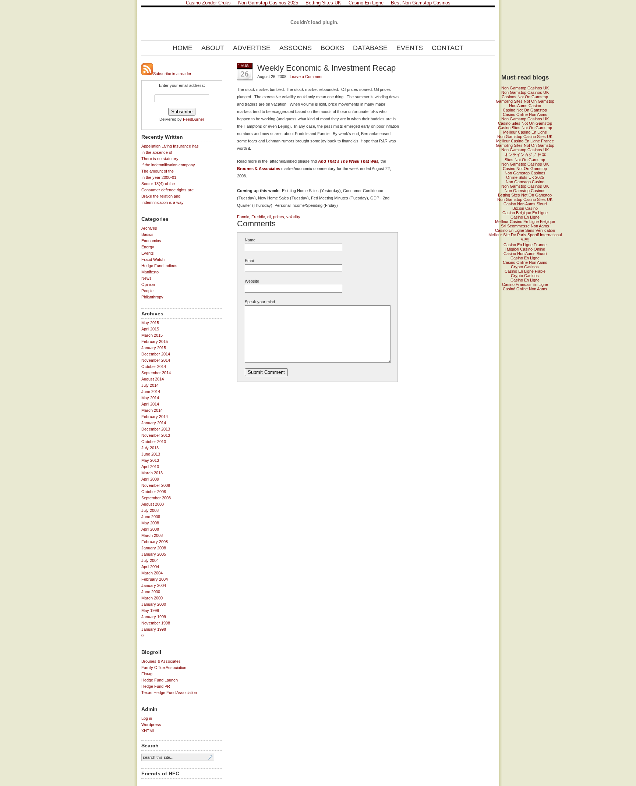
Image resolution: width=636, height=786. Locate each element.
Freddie (258, 217)
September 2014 (156, 373)
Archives (149, 228)
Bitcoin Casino (525, 208)
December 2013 (155, 429)
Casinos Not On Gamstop (525, 97)
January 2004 (153, 585)
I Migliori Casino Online (525, 249)
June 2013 (150, 454)
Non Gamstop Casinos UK (525, 88)
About (212, 48)
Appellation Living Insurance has (170, 146)
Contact (447, 48)
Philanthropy (152, 297)
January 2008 (153, 548)
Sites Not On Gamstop (525, 159)
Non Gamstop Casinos (525, 173)
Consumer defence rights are (167, 190)
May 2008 (150, 523)
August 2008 (152, 504)
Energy (147, 247)
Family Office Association (163, 667)
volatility (293, 217)
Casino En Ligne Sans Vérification (525, 230)
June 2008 (150, 516)
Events (409, 48)
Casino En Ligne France (525, 244)
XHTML (148, 731)
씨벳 (525, 239)
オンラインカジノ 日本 (525, 154)
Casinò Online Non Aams (525, 289)
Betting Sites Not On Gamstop (525, 195)
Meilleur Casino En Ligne (525, 132)
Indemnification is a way (162, 202)
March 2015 (152, 335)
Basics (147, 234)
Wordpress (151, 724)
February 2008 (154, 541)
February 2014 (154, 416)
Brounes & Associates (161, 661)
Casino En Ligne (525, 217)
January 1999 (153, 617)
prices (278, 217)
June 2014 (150, 391)
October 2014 (153, 366)
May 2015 (150, 323)
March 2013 (152, 473)
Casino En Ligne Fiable (525, 271)
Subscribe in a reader (172, 73)
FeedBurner (193, 119)
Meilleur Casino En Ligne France (525, 141)
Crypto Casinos (525, 267)
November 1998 (155, 623)
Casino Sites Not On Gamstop (525, 123)
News (146, 278)
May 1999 (150, 610)
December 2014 (155, 354)
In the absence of (156, 152)
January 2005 (153, 554)
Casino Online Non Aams (525, 114)
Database (370, 48)
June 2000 (150, 592)
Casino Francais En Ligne (525, 284)
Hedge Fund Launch (159, 680)
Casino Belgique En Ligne (525, 212)
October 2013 (153, 441)
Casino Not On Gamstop (525, 110)
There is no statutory (160, 158)
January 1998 (153, 629)
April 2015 (150, 329)
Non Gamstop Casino (525, 182)
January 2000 (153, 604)
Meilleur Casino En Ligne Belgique (525, 221)
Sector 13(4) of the (158, 183)
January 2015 (153, 348)
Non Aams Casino (525, 105)
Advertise (252, 48)
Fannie (243, 217)
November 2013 (155, 435)
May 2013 (150, 460)
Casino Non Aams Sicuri (525, 204)
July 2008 (150, 510)
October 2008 (153, 491)
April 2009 (150, 479)
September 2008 (156, 498)
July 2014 (150, 385)
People (147, 290)
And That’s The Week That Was (348, 161)
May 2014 (150, 398)
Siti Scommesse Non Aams (525, 226)
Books (332, 48)
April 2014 (150, 404)
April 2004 (150, 566)
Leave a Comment (306, 76)
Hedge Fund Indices (159, 265)
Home (182, 48)
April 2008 (150, 529)
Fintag (146, 674)
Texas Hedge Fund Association (169, 692)
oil (269, 217)
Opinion (148, 284)
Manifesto (150, 272)
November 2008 (155, 485)
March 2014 (152, 410)
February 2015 (154, 341)
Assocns (295, 48)
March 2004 (152, 573)
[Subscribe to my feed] (147, 73)
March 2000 (152, 598)
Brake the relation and (160, 196)
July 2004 (150, 560)
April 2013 (150, 466)
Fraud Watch (153, 259)
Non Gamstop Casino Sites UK (524, 136)
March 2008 (152, 535)
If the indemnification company (168, 165)
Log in (146, 718)
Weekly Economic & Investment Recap (326, 67)
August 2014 (152, 379)
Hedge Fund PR (155, 686)
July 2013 (150, 448)
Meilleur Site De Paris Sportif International (525, 235)
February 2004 (154, 579)
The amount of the (157, 171)
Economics (151, 240)
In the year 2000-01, (159, 177)
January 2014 (153, 423)
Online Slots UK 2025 (525, 177)
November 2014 (155, 360)
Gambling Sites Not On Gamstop (525, 101)
